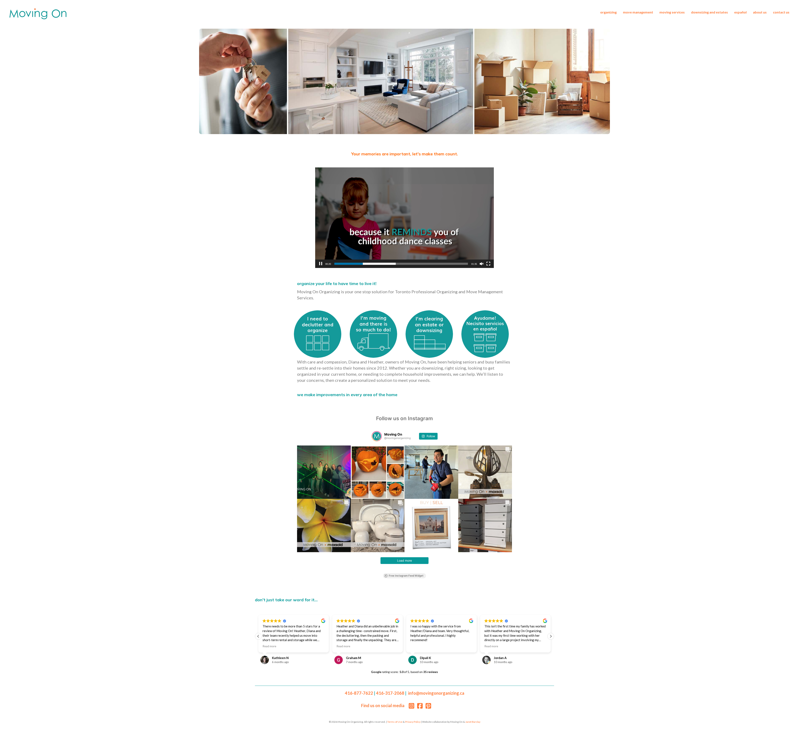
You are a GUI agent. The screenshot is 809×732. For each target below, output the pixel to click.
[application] (404, 217)
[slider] (401, 264)
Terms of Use (394, 721)
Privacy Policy (413, 721)
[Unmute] (482, 264)
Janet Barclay (472, 721)
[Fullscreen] (488, 264)
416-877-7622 (359, 693)
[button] (258, 636)
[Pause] (321, 264)
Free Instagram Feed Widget (406, 575)
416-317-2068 (390, 693)
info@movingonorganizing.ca (436, 693)
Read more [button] (269, 646)
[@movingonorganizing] (376, 436)
